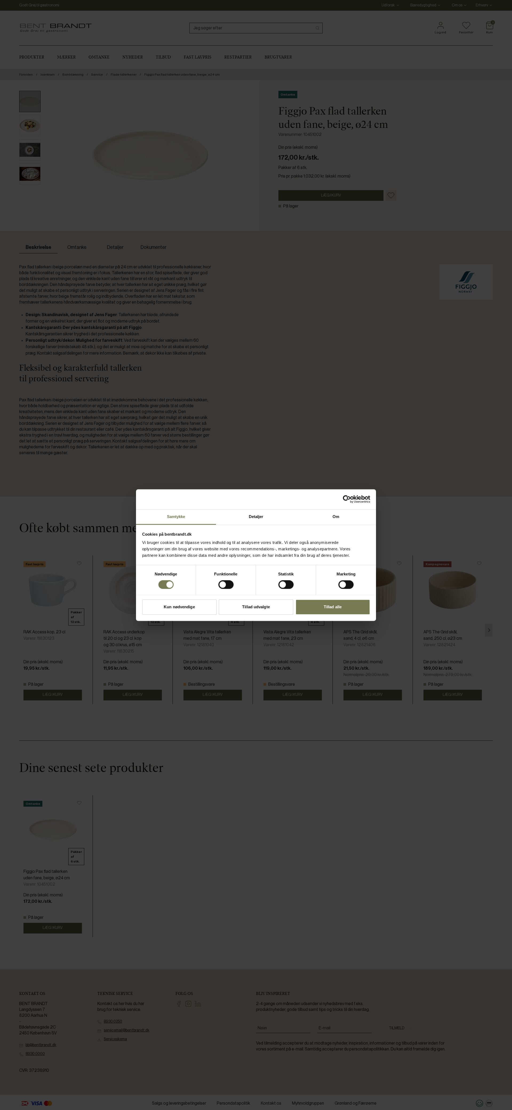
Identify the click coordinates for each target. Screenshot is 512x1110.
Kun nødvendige (179, 607)
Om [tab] (336, 516)
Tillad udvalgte (256, 607)
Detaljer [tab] (256, 516)
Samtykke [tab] (176, 516)
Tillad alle (333, 607)
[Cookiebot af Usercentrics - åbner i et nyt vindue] (346, 499)
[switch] (226, 584)
